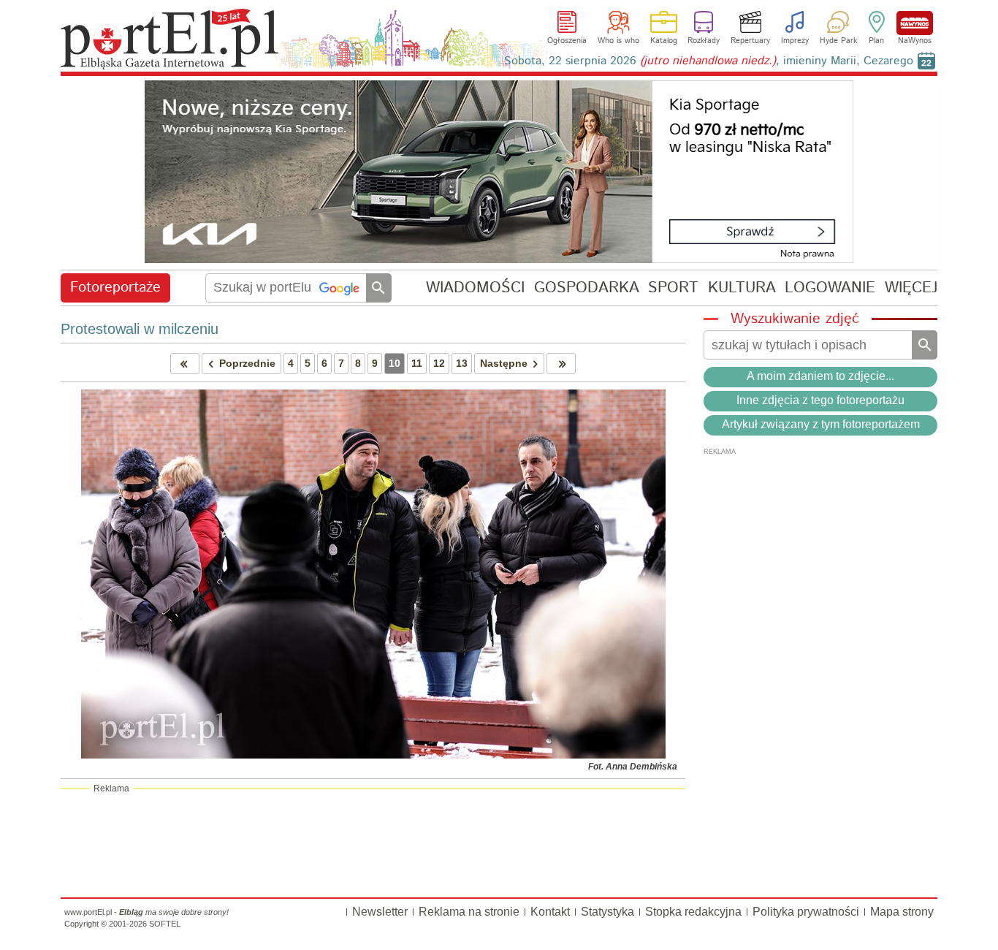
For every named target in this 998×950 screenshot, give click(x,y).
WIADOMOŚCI (475, 287)
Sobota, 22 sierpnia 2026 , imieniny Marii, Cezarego (708, 61)
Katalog (663, 41)
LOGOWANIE (830, 287)
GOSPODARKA (586, 287)
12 (439, 363)
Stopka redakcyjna (693, 911)
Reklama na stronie (469, 911)
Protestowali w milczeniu (139, 329)
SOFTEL (164, 923)
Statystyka (607, 911)
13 (462, 363)
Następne (503, 363)
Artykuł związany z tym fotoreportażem (821, 424)
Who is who (618, 41)
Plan (876, 41)
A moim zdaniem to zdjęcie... (820, 376)
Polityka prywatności (806, 911)
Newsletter (380, 911)
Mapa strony (902, 911)
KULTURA (742, 287)
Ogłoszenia (567, 41)
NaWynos (914, 23)
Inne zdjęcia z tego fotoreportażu (820, 400)
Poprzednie (247, 363)
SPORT (673, 287)
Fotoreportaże (115, 287)
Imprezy (795, 41)
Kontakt (550, 911)
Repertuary (750, 41)
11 (416, 363)
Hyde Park (838, 41)
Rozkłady (703, 41)
